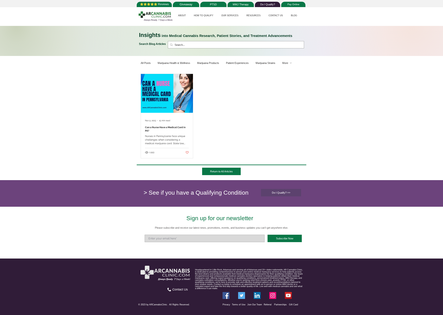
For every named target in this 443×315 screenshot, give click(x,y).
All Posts (146, 62)
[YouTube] (288, 295)
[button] (182, 15)
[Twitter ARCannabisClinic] (241, 295)
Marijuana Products (208, 62)
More (285, 62)
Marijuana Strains (265, 62)
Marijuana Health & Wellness (174, 62)
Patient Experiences (237, 62)
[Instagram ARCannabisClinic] (272, 295)
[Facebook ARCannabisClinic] (226, 295)
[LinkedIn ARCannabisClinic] (257, 295)
